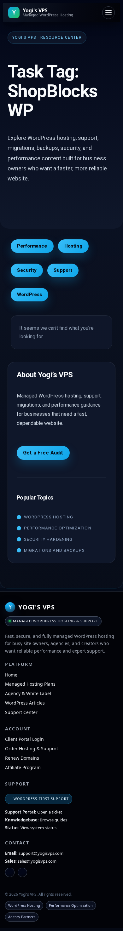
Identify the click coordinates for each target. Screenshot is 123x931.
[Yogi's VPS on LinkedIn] (10, 872)
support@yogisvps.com (41, 853)
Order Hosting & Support (31, 748)
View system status (38, 828)
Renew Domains (22, 758)
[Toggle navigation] (108, 12)
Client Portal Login (24, 739)
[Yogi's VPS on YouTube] (22, 872)
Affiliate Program (23, 767)
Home (11, 675)
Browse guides (53, 820)
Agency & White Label (28, 693)
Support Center (21, 712)
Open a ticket (49, 812)
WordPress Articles (25, 703)
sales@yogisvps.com (37, 861)
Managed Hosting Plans (30, 684)
